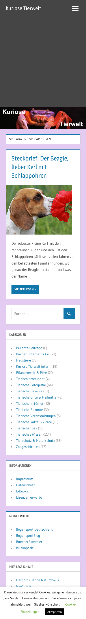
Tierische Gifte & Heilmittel (36, 397)
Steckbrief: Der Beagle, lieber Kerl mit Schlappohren (39, 167)
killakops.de (25, 548)
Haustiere (23, 360)
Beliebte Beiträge (29, 348)
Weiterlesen (24, 289)
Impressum (24, 479)
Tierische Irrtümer (29, 403)
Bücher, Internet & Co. (33, 354)
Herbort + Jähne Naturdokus (37, 580)
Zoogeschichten (28, 446)
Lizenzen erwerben (30, 497)
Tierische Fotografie (31, 385)
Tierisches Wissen (29, 434)
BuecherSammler (29, 541)
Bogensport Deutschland (34, 529)
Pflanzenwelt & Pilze (31, 372)
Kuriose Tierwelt (23, 8)
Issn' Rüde (24, 586)
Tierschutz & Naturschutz (35, 440)
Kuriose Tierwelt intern (33, 366)
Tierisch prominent (30, 379)
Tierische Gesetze (29, 391)
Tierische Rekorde (29, 409)
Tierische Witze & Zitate (34, 422)
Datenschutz (25, 485)
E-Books (22, 491)
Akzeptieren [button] (54, 611)
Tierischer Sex (26, 428)
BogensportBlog (28, 535)
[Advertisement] (43, 62)
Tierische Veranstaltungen (36, 416)
